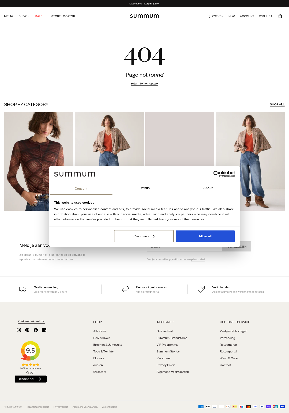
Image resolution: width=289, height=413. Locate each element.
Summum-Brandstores (172, 338)
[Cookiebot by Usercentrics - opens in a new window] (216, 174)
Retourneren (228, 344)
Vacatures (164, 358)
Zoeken (218, 16)
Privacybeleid (61, 406)
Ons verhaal (165, 331)
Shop (23, 16)
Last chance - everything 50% (144, 3)
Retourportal (228, 351)
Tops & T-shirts (103, 351)
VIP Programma (167, 344)
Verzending (227, 338)
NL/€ (231, 16)
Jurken (98, 365)
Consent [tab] (81, 188)
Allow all (205, 236)
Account (247, 16)
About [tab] (208, 188)
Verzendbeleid (109, 406)
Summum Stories (168, 351)
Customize (141, 236)
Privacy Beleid (166, 365)
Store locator (63, 16)
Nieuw (9, 16)
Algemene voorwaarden (85, 406)
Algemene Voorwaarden (173, 371)
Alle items (99, 331)
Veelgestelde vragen (233, 331)
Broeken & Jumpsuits (107, 344)
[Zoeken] (208, 16)
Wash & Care (229, 358)
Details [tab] (144, 188)
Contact (225, 365)
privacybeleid (198, 259)
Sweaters (99, 371)
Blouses (98, 358)
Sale (39, 16)
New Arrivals (101, 338)
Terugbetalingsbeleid (37, 406)
